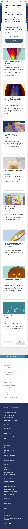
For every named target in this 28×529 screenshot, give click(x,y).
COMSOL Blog (7, 458)
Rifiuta (14, 44)
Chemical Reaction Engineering (11, 369)
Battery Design (7, 367)
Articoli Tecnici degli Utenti (11, 436)
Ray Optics (6, 394)
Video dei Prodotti (9, 431)
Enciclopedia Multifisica (10, 460)
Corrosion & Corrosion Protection (11, 372)
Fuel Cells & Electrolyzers (9, 379)
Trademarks (7, 515)
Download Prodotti (9, 494)
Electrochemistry (7, 374)
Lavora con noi (7, 503)
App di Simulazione (9, 441)
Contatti (6, 508)
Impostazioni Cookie (9, 516)
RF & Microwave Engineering (10, 397)
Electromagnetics (10, 386)
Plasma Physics (7, 392)
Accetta (14, 40)
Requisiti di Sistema (9, 417)
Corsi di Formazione (9, 450)
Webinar (6, 467)
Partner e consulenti (9, 489)
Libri (5, 438)
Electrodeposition (8, 377)
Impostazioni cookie (14, 36)
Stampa (6, 506)
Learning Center (8, 448)
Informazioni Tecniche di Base (11, 486)
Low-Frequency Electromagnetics (11, 390)
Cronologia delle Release (10, 420)
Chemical (7, 365)
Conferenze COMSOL (9, 474)
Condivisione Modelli (9, 455)
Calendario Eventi (8, 472)
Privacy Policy (7, 513)
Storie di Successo (8, 433)
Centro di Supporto (9, 481)
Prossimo (20, 344)
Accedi (5, 512)
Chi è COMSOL (8, 501)
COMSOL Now (8, 382)
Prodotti (6, 410)
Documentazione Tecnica (10, 491)
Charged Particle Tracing (9, 387)
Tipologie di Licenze (9, 415)
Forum (5, 453)
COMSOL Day (7, 469)
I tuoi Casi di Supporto (9, 484)
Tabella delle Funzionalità (10, 412)
